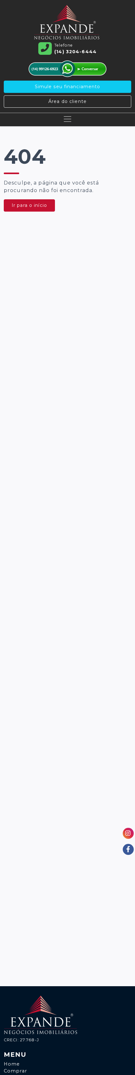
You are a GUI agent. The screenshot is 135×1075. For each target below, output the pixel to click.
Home (12, 1064)
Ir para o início (29, 205)
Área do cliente (67, 101)
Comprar (15, 1071)
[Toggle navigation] (67, 119)
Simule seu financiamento (67, 86)
